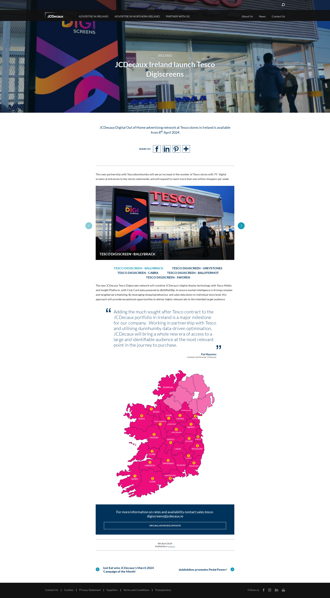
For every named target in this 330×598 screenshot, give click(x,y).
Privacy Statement (90, 590)
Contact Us (278, 16)
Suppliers (112, 590)
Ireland (171, 546)
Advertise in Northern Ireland (137, 16)
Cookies (69, 590)
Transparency (163, 590)
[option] (165, 223)
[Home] (59, 15)
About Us (247, 16)
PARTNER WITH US (177, 16)
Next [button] (241, 225)
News (262, 16)
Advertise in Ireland (93, 16)
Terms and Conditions (136, 590)
